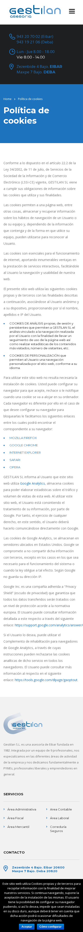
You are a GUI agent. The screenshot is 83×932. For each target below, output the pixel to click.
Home (7, 99)
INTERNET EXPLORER (25, 452)
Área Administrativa (21, 809)
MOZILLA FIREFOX (23, 438)
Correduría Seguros (58, 829)
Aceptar (26, 926)
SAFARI (14, 460)
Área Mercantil (18, 827)
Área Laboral (59, 818)
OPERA (14, 467)
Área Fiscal (15, 818)
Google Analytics (32, 483)
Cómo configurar (50, 926)
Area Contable (61, 809)
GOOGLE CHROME (23, 445)
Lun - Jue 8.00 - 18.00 (36, 54)
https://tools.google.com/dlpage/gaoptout (46, 680)
